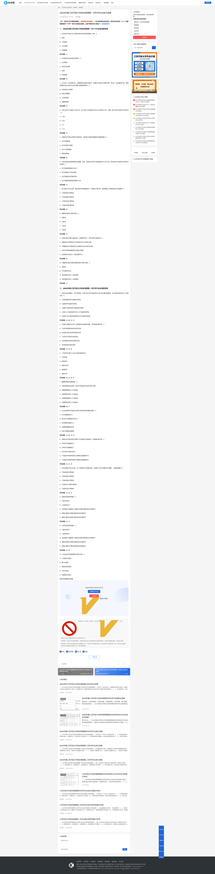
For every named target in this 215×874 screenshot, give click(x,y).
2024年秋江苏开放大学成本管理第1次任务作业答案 (79, 684)
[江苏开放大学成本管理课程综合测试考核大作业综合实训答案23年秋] (70, 779)
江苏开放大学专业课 (29, 2)
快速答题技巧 (106, 24)
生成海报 (63, 664)
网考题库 (106, 2)
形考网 (82, 868)
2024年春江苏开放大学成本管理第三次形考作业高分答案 (81, 746)
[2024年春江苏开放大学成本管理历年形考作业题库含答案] (70, 703)
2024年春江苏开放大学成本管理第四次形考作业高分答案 (81, 731)
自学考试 (90, 2)
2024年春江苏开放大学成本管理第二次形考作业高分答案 (81, 760)
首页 (20, 2)
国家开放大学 (82, 2)
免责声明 (79, 861)
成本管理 (78, 17)
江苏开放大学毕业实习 (56, 2)
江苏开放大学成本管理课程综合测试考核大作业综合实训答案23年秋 (104, 775)
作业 (63, 651)
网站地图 (100, 861)
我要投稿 (208, 2)
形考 (94, 29)
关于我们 (121, 861)
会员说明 (93, 861)
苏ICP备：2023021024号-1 (115, 868)
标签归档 (86, 861)
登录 (62, 849)
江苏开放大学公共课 (42, 2)
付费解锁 (94, 591)
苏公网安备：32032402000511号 (132, 868)
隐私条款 (114, 861)
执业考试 (98, 2)
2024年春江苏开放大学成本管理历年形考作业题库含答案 (103, 698)
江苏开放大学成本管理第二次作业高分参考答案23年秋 (80, 819)
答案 (86, 651)
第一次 (79, 651)
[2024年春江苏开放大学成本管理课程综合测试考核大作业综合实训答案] (70, 720)
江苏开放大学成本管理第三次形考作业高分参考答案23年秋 (82, 805)
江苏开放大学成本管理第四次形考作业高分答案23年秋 (80, 791)
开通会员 (94, 596)
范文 (112, 2)
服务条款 (107, 861)
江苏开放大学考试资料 (70, 2)
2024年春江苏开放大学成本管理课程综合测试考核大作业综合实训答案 (105, 716)
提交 (125, 849)
